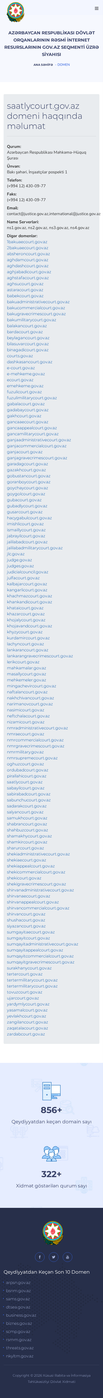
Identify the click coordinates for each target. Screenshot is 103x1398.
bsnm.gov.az (18, 1290)
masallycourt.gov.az (26, 674)
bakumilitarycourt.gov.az (31, 319)
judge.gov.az (19, 559)
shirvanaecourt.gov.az (28, 896)
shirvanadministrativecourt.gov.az (40, 890)
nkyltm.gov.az (20, 1356)
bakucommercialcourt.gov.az (36, 307)
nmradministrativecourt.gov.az (37, 728)
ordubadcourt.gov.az (27, 770)
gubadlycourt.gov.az (27, 505)
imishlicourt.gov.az (25, 523)
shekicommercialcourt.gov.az (36, 872)
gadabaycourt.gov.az (28, 409)
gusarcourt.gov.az (25, 511)
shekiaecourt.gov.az (26, 860)
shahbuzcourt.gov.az (27, 830)
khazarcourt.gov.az (26, 613)
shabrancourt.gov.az (27, 824)
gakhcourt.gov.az (24, 415)
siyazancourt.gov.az (26, 926)
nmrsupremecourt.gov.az (32, 758)
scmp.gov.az (18, 1331)
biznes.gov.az (19, 1323)
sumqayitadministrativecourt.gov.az (42, 944)
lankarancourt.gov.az (27, 650)
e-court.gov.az (21, 367)
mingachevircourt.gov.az (31, 686)
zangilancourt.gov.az (27, 1022)
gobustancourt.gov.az (29, 475)
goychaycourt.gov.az (27, 487)
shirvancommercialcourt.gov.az (38, 908)
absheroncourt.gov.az (28, 253)
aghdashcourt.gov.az (28, 265)
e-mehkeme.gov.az (26, 373)
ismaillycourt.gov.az (26, 529)
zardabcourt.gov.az (26, 1034)
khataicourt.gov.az (25, 607)
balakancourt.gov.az (27, 325)
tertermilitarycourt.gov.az (32, 980)
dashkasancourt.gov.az (29, 361)
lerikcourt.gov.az (23, 662)
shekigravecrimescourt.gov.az (36, 884)
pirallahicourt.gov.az (26, 776)
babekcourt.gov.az (25, 295)
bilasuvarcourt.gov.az (28, 343)
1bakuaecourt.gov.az (27, 241)
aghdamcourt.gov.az (27, 259)
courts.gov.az (20, 355)
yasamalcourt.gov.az (27, 1010)
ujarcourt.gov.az (23, 998)
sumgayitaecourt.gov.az (31, 932)
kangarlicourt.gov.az (27, 589)
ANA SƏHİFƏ (43, 65)
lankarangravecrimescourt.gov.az (40, 656)
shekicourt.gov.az (24, 878)
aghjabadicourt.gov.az (29, 271)
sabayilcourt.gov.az (26, 788)
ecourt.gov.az (20, 379)
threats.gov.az (20, 1347)
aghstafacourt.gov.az (28, 277)
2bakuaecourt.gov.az (27, 247)
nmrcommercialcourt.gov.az (35, 740)
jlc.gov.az (16, 553)
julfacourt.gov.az (23, 577)
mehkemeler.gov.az (26, 680)
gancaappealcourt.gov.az (32, 427)
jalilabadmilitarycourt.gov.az (35, 547)
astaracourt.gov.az (25, 289)
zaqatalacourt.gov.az (27, 1028)
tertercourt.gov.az (25, 974)
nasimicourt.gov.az (25, 710)
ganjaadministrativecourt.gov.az (39, 439)
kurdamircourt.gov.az (28, 637)
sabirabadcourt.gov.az (29, 794)
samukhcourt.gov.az (27, 818)
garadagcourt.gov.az (27, 463)
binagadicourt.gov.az (28, 349)
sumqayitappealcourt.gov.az (35, 950)
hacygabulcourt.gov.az (29, 517)
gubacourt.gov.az (24, 499)
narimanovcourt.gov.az (30, 704)
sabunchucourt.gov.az (29, 800)
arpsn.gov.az (18, 1282)
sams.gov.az (18, 1298)
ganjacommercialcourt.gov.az (37, 445)
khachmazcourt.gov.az (29, 595)
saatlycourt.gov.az (25, 782)
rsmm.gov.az (19, 1339)
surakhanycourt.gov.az (29, 968)
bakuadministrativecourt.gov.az (38, 301)
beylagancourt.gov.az (28, 337)
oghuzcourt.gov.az (25, 764)
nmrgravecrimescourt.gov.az (35, 746)
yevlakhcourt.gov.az (26, 1016)
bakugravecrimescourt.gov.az (36, 313)
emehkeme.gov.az (25, 385)
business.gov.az (21, 1315)
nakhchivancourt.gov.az (30, 698)
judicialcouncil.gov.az (27, 571)
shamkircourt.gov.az (27, 842)
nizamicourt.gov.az (26, 722)
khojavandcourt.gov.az (29, 625)
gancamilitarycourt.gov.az (33, 433)
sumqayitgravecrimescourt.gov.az (40, 962)
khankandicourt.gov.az (29, 601)
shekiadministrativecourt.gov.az (38, 854)
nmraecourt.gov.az (25, 734)
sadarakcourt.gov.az (27, 806)
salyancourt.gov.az (25, 812)
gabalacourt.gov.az (26, 403)
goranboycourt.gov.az (29, 481)
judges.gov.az (20, 565)
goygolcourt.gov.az (26, 493)
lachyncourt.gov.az (25, 644)
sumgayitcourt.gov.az (28, 938)
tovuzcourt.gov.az (24, 992)
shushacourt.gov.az (26, 920)
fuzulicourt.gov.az (24, 391)
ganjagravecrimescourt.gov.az (37, 457)
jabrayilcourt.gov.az (26, 535)
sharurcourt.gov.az (25, 848)
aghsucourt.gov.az (25, 283)
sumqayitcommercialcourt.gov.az (40, 956)
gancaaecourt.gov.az (27, 421)
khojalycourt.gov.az (26, 619)
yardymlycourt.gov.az (28, 1004)
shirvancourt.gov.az (26, 914)
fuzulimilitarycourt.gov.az (32, 397)
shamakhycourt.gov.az (29, 836)
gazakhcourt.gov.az (26, 469)
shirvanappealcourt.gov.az (33, 902)
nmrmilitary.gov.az (25, 752)
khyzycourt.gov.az (25, 631)
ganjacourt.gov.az (25, 451)
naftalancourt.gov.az (27, 692)
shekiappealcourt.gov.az (31, 866)
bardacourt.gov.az (25, 331)
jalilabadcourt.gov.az (27, 541)
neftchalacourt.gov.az (28, 716)
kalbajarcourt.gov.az (27, 583)
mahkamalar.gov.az (26, 668)
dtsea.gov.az (18, 1307)
